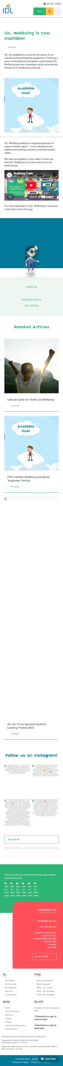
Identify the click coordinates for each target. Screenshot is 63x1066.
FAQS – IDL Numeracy (46, 991)
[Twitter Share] (31, 292)
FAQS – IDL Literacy (45, 987)
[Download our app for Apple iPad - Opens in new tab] (46, 1027)
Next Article (31, 305)
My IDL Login (54, 3)
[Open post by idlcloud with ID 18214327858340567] (17, 781)
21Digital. (25, 1062)
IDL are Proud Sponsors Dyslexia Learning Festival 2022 (26, 725)
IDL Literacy (10, 980)
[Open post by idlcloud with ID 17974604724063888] (45, 815)
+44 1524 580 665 (47, 926)
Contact (8, 1022)
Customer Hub (11, 994)
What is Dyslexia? (44, 984)
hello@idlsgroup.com (46, 920)
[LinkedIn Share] (39, 292)
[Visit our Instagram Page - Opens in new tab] (24, 889)
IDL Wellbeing (10, 987)
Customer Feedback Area (15, 1025)
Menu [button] (49, 11)
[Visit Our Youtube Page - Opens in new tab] (30, 889)
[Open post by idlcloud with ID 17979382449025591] (17, 815)
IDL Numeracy (11, 984)
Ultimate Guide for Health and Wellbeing (30, 399)
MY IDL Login (41, 956)
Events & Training (12, 1011)
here (30, 209)
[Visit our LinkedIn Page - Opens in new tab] (18, 889)
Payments (9, 1015)
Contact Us (47, 910)
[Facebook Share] (23, 292)
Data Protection (11, 1029)
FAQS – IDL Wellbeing (45, 994)
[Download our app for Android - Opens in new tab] (46, 1018)
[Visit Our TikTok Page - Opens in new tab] (36, 889)
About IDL (9, 991)
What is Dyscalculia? (45, 980)
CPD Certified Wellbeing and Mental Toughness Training (28, 478)
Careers (8, 1018)
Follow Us (13, 839)
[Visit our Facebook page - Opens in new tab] (6, 889)
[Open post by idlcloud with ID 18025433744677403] (45, 781)
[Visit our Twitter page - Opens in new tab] (12, 889)
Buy (39, 11)
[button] (57, 11)
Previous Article (31, 299)
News (7, 1008)
